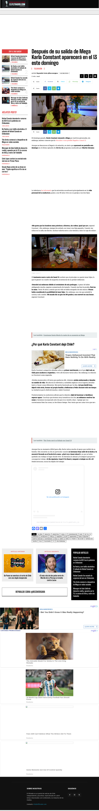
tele (40, 541)
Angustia (47, 534)
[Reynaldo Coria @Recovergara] (9, 592)
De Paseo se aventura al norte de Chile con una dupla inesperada (17, 576)
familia (52, 536)
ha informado (46, 190)
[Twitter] (86, 76)
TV (53, 541)
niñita (61, 539)
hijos (66, 536)
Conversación (72, 534)
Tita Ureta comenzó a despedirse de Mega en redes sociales (18, 89)
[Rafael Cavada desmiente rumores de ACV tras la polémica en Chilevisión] (6, 58)
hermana (59, 536)
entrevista (44, 536)
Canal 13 (63, 534)
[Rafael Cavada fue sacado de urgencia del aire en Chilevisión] (6, 80)
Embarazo (35, 536)
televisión (47, 541)
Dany (81, 534)
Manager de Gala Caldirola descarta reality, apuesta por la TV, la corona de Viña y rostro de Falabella (19, 100)
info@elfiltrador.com (40, 804)
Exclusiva (14, 62)
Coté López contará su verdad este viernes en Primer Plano (14, 159)
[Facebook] (82, 76)
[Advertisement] (49, 29)
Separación (89, 539)
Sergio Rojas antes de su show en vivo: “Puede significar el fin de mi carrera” (14, 169)
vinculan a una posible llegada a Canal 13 (71, 140)
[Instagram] (74, 795)
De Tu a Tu (88, 534)
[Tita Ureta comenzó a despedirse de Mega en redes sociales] (6, 90)
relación (81, 539)
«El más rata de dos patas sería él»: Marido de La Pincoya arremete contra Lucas (51, 577)
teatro (34, 541)
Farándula (14, 105)
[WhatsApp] (91, 76)
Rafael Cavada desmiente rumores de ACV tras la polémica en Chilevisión (19, 58)
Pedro (74, 539)
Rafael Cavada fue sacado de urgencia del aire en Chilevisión (19, 79)
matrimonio (48, 539)
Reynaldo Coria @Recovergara (47, 73)
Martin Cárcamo (37, 539)
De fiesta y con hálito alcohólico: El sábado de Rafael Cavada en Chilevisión (18, 68)
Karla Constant (84, 536)
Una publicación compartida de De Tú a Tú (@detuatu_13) (58, 522)
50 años (40, 534)
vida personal (60, 541)
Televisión (14, 94)
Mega (56, 539)
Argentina (55, 534)
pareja (68, 539)
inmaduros (73, 536)
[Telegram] (95, 76)
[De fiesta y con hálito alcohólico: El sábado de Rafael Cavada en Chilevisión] (6, 68)
